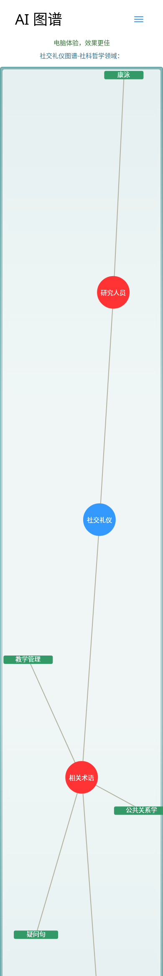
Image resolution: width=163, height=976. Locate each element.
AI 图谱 (38, 19)
